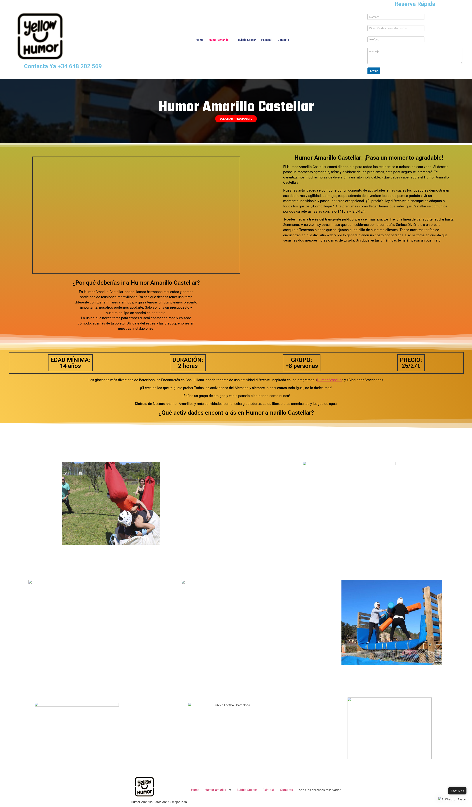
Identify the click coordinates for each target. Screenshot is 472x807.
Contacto (283, 39)
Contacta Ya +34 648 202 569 (63, 66)
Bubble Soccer (247, 39)
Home (199, 39)
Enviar (374, 70)
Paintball (266, 39)
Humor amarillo (219, 39)
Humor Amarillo (329, 380)
